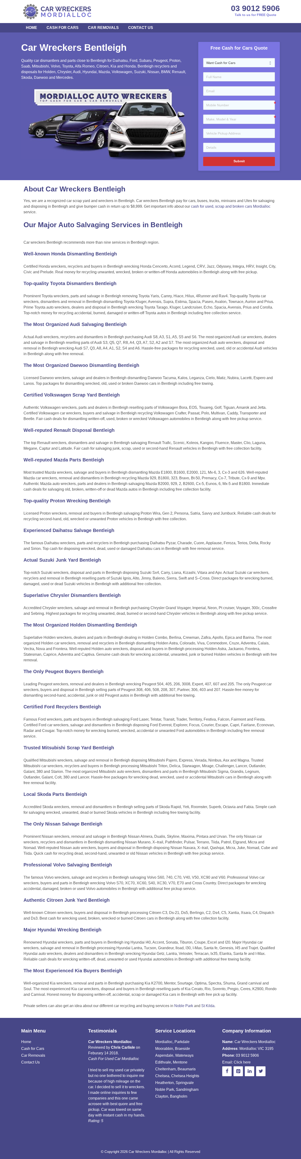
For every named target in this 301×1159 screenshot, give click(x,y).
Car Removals (103, 28)
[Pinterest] (238, 1071)
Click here (242, 1062)
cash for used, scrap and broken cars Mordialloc (230, 206)
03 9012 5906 (255, 8)
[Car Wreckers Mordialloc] (58, 11)
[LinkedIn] (249, 1071)
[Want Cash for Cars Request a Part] (239, 62)
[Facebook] (227, 1071)
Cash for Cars (63, 28)
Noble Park (183, 1006)
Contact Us (140, 28)
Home (31, 28)
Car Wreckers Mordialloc (148, 1152)
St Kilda (207, 1006)
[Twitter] (260, 1071)
